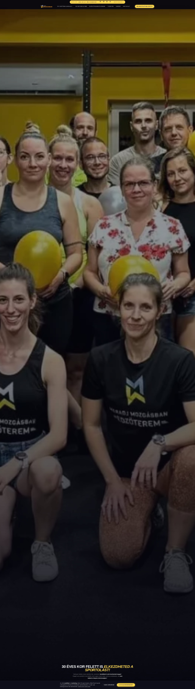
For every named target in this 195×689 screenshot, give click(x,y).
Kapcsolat (126, 6)
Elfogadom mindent (126, 684)
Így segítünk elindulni (64, 6)
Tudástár (110, 6)
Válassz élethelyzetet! (144, 6)
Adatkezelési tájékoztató (84, 686)
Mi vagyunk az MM (81, 6)
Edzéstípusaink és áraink (97, 6)
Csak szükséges (109, 684)
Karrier (118, 6)
